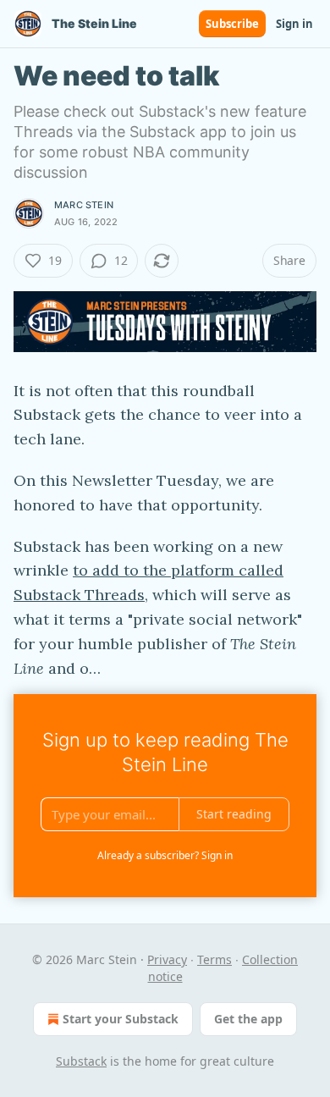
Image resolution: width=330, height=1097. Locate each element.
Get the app (248, 1019)
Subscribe (232, 23)
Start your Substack (121, 1019)
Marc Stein (83, 205)
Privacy (167, 959)
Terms (214, 959)
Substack (81, 1061)
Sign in (294, 23)
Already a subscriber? (165, 855)
